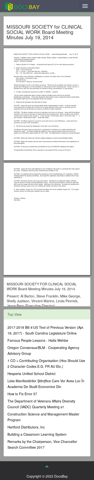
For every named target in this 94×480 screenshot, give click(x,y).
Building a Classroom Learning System (37, 434)
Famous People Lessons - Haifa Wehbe (37, 340)
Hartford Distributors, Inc (26, 427)
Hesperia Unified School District (31, 373)
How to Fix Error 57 (22, 393)
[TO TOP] (47, 466)
